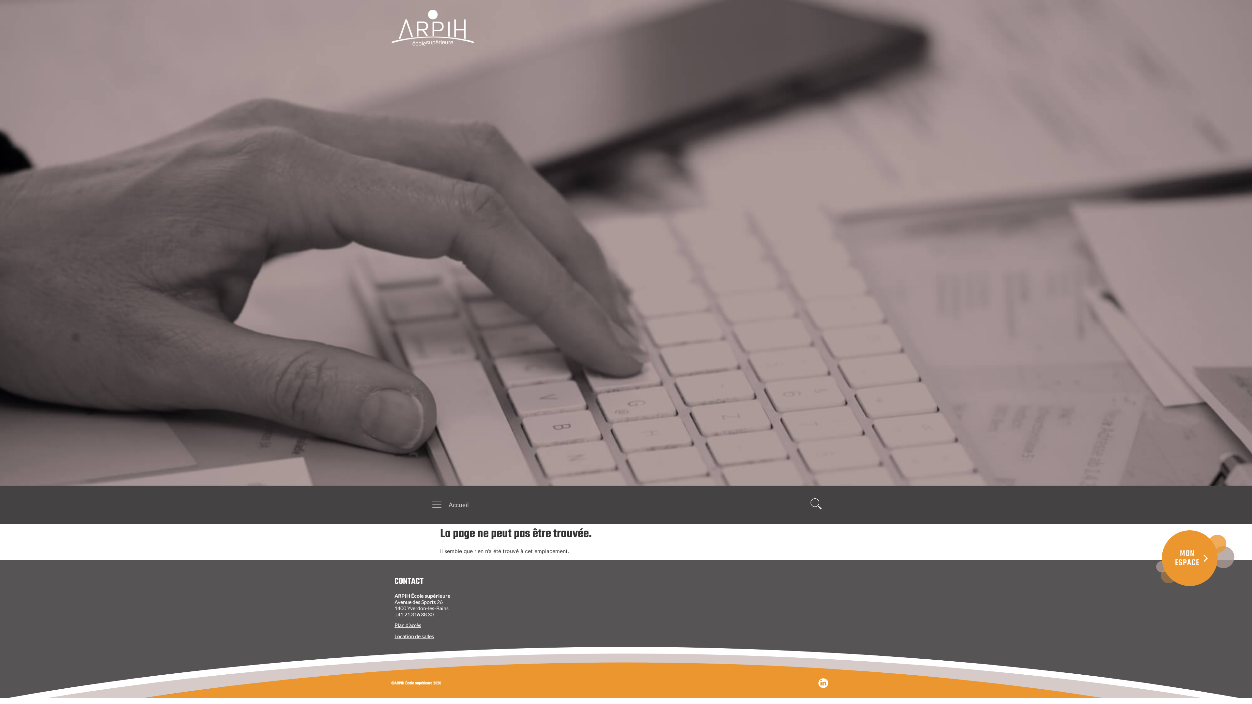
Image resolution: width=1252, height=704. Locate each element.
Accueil (459, 504)
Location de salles (414, 636)
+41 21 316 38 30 (414, 614)
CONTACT (409, 581)
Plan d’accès (408, 625)
